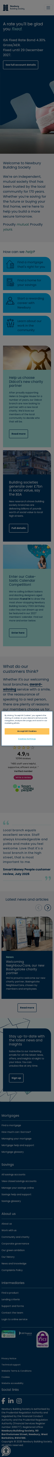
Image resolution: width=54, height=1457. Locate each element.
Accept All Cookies (26, 731)
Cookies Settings (27, 739)
